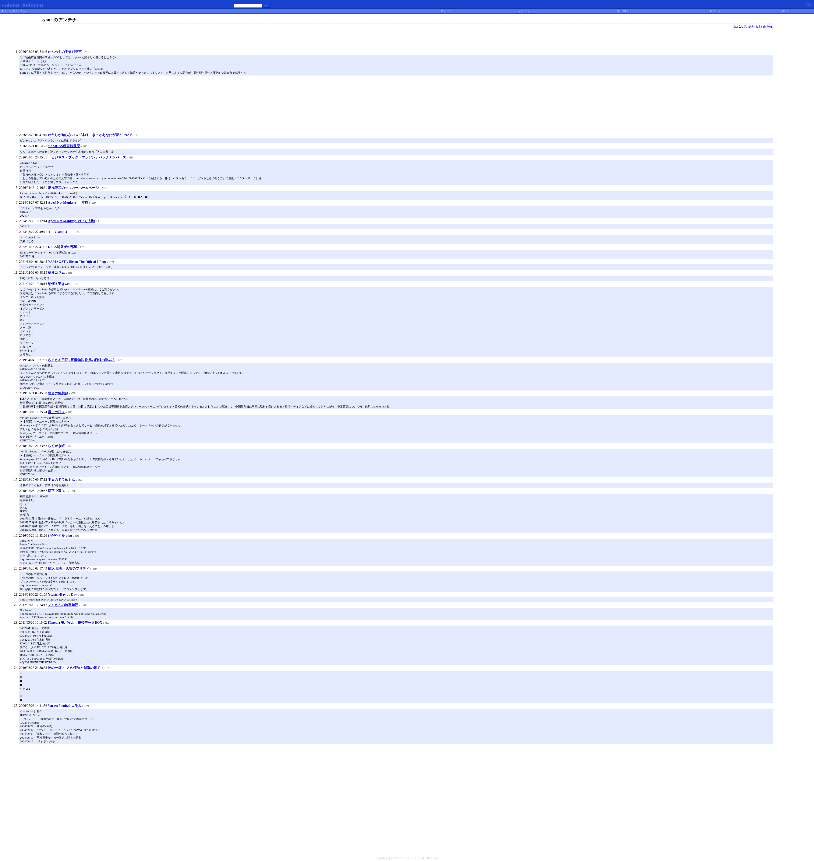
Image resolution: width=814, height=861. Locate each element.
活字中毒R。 (57, 491)
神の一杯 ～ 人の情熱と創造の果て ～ (76, 667)
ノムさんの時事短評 (63, 605)
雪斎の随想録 (58, 393)
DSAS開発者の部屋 (62, 247)
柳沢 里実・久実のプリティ (68, 568)
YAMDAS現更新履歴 (64, 146)
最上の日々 (56, 412)
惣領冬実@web (59, 284)
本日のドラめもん (61, 479)
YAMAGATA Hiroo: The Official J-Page (77, 261)
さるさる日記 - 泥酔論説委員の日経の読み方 (81, 360)
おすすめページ (764, 26)
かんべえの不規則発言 (65, 51)
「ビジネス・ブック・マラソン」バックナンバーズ (87, 157)
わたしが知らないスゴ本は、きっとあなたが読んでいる (90, 135)
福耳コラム (56, 272)
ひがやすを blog (60, 535)
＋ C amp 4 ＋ (61, 232)
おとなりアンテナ (743, 26)
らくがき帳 (56, 446)
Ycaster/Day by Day (62, 594)
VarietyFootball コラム (64, 705)
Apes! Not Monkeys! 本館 (68, 202)
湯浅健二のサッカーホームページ (73, 187)
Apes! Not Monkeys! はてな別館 (71, 221)
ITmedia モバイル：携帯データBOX (75, 622)
